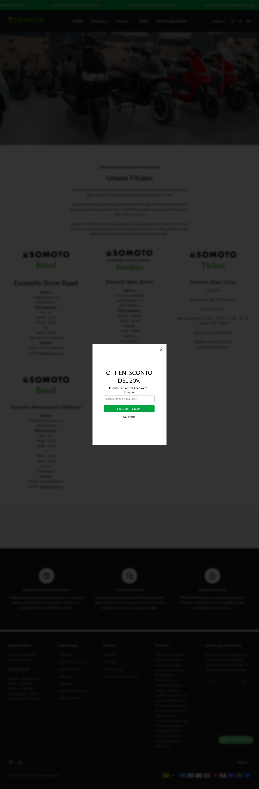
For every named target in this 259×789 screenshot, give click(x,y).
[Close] (161, 349)
